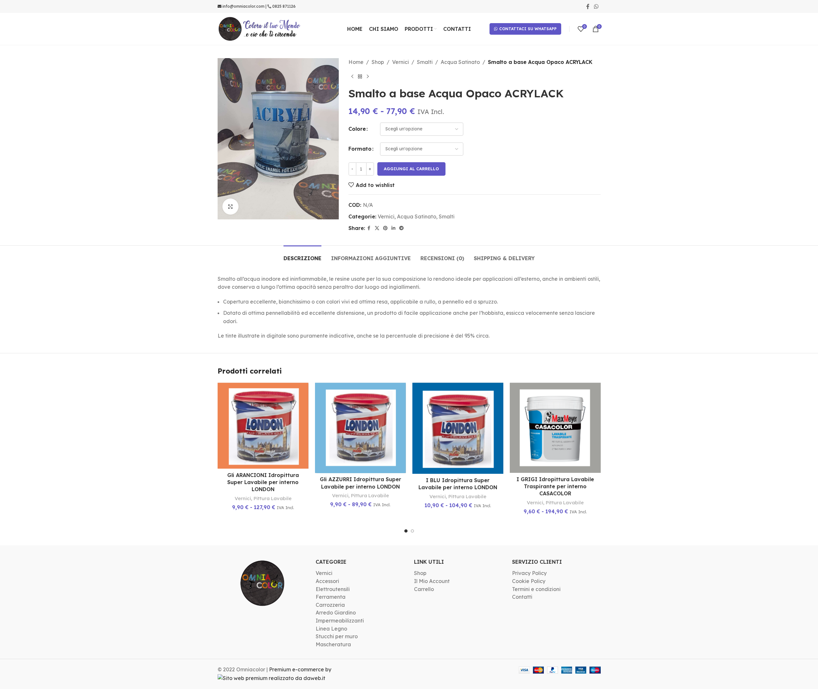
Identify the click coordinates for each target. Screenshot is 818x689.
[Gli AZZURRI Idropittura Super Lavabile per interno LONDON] (360, 428)
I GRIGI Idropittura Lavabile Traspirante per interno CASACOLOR (555, 486)
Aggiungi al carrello (411, 168)
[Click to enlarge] (230, 207)
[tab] (302, 255)
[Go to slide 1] (406, 531)
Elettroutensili (333, 589)
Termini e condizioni (536, 589)
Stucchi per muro (337, 636)
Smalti (425, 62)
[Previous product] (352, 77)
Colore (357, 129)
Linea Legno (331, 628)
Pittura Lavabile (273, 498)
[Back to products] (360, 77)
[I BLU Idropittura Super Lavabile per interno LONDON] (457, 428)
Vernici (400, 62)
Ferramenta (331, 597)
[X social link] (377, 228)
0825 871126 (284, 6)
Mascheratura (333, 644)
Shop (378, 62)
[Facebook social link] (588, 6)
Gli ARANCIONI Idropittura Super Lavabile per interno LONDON (263, 482)
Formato (360, 149)
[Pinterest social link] (385, 228)
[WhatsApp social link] (596, 6)
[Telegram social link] (401, 228)
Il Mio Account (432, 581)
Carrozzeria (330, 605)
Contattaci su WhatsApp (528, 28)
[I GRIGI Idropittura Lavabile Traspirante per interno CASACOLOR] (555, 428)
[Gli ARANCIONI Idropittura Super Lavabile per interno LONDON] (263, 426)
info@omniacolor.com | (244, 6)
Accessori (327, 581)
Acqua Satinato (460, 62)
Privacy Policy (529, 573)
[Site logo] (260, 28)
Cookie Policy (528, 581)
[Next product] (368, 77)
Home (356, 62)
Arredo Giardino (336, 612)
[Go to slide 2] (412, 531)
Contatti (522, 597)
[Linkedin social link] (393, 228)
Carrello (424, 589)
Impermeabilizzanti (340, 620)
